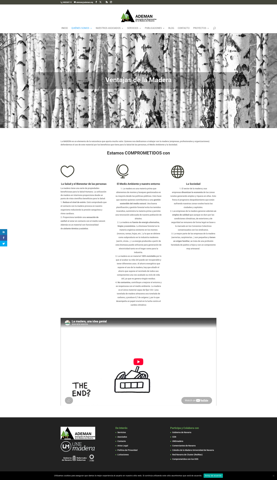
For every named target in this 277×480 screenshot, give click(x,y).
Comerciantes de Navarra (184, 445)
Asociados (122, 437)
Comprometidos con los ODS (185, 459)
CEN (174, 437)
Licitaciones (123, 454)
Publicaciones (153, 28)
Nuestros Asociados (108, 28)
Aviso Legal (122, 445)
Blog (171, 28)
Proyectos (199, 28)
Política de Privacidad (127, 450)
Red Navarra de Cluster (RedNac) (187, 454)
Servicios (132, 28)
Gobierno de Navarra (181, 432)
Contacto (184, 28)
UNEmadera (177, 441)
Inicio (64, 28)
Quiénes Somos (80, 28)
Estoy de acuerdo (213, 475)
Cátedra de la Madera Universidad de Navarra (193, 450)
